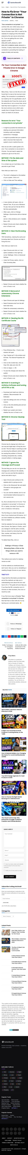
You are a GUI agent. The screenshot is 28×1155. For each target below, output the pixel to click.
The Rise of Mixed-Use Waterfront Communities (18, 948)
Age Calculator (5, 1099)
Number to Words (6, 1104)
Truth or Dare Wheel (7, 1117)
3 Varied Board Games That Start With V (18, 976)
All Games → (5, 1118)
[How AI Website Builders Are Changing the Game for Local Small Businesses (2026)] (14, 744)
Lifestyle (6, 1078)
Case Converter (6, 1101)
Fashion (6, 1084)
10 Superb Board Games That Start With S (19, 994)
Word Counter (14, 1099)
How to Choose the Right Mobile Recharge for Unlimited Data (12, 798)
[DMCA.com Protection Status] (14, 1030)
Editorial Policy (19, 1142)
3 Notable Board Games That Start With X (19, 962)
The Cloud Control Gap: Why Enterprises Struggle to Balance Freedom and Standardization (12, 819)
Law (11, 1087)
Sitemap (9, 1150)
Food (19, 1084)
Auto (13, 1084)
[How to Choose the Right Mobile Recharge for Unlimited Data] (14, 788)
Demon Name (16, 1106)
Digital (7, 7)
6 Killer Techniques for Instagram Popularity (7, 646)
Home (3, 7)
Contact (9, 1138)
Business (12, 1072)
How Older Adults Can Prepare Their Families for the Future (18, 932)
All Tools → (14, 1108)
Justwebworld (17, 1148)
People (19, 1075)
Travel (11, 1081)
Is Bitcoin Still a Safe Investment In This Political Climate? (20, 646)
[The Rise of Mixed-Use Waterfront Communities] (6, 949)
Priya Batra (5, 20)
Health (20, 1078)
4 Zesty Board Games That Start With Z (18, 956)
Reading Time (5, 1103)
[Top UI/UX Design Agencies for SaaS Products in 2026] (14, 767)
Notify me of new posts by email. (14, 870)
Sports (17, 1087)
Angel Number (16, 1104)
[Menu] (3, 2)
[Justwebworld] (14, 2)
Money (5, 1075)
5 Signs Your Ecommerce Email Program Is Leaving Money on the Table (12, 732)
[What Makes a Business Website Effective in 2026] (14, 701)
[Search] (25, 2)
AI (12, 1090)
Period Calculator (15, 1103)
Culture (13, 1078)
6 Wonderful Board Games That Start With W (19, 969)
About (4, 1138)
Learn (12, 1075)
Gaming (19, 1081)
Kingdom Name (6, 1108)
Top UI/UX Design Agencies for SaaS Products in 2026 (13, 777)
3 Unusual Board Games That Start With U (19, 982)
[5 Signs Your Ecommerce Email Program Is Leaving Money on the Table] (14, 722)
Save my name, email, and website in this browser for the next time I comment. (13, 865)
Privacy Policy (17, 1140)
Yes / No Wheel (18, 1117)
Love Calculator (16, 1101)
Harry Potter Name (6, 1106)
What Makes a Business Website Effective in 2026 (12, 710)
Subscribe (5, 902)
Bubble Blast (5, 1115)
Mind (5, 1087)
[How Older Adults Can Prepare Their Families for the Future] (6, 932)
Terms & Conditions (7, 1142)
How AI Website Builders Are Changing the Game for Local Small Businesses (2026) (14, 755)
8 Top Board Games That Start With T (18, 988)
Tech (16, 20)
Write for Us (14, 1145)
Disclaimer (8, 1140)
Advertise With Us (19, 1138)
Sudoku (12, 1115)
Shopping (6, 1090)
